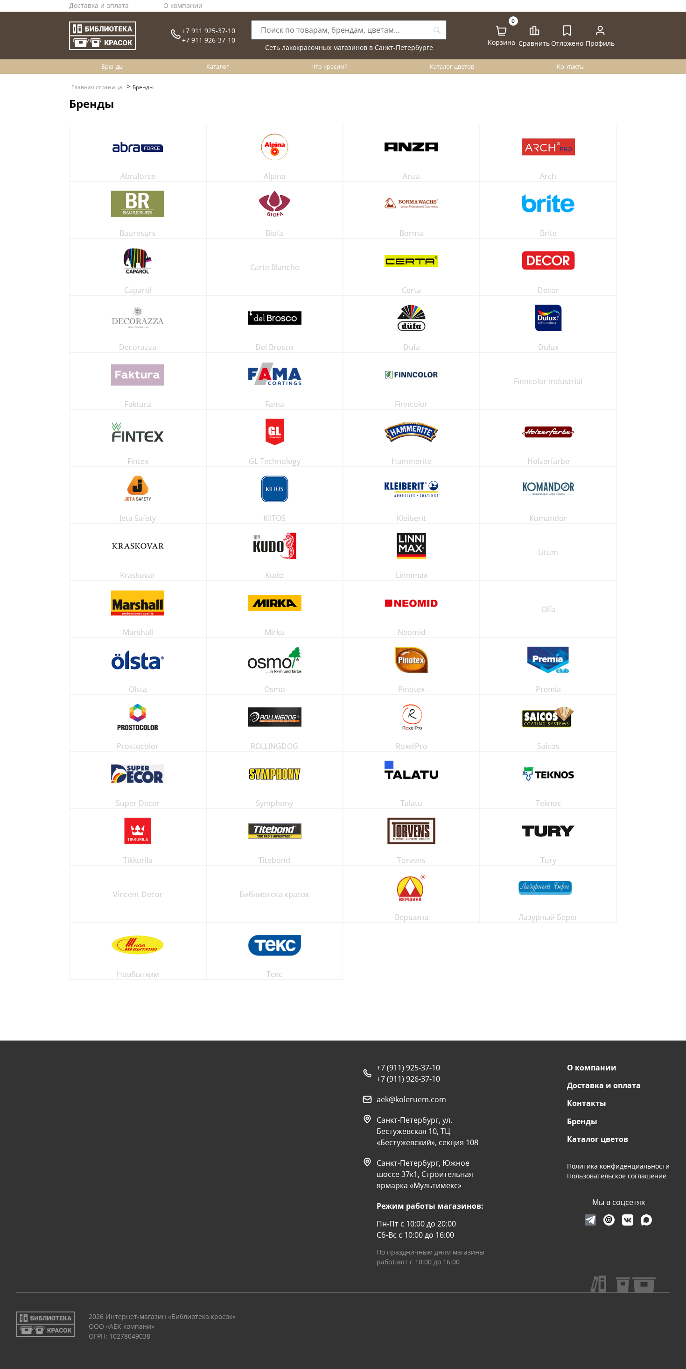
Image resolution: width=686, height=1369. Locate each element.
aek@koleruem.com (411, 1099)
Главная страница (96, 87)
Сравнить (534, 43)
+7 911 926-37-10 (208, 40)
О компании (183, 5)
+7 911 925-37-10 (208, 30)
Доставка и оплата (99, 5)
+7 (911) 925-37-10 (408, 1067)
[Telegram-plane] (590, 1220)
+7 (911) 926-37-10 (408, 1079)
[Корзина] (501, 30)
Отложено (567, 43)
